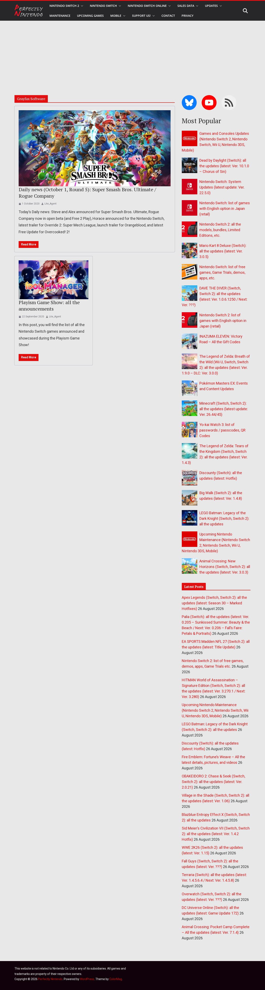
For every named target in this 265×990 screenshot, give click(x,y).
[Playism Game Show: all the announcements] (53, 279)
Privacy (187, 16)
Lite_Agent (51, 203)
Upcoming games (90, 16)
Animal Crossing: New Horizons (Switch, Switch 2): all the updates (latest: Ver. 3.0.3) (224, 566)
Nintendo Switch (103, 6)
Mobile (115, 16)
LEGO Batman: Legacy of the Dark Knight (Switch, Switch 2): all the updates (224, 518)
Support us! (141, 16)
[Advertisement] (132, 52)
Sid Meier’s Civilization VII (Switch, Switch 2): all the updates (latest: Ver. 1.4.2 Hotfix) (216, 834)
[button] (81, 6)
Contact (168, 16)
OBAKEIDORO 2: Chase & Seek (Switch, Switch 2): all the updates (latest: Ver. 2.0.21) (213, 781)
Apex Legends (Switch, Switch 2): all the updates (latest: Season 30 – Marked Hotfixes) (214, 603)
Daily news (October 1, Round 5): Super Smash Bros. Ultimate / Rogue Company (87, 192)
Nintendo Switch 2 (64, 6)
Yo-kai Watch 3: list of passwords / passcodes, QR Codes (222, 430)
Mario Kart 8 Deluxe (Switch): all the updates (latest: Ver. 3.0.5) (222, 251)
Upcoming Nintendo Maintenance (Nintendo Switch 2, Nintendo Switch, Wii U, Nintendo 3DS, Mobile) (215, 710)
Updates (211, 6)
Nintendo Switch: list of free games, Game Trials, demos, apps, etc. (222, 272)
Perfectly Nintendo (50, 979)
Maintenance (59, 16)
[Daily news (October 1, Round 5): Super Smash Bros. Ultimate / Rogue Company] (95, 148)
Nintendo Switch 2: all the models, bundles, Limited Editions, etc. (220, 230)
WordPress (87, 979)
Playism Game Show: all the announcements (49, 305)
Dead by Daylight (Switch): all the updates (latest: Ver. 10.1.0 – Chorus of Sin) (224, 166)
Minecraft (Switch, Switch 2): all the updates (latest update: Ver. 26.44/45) (223, 409)
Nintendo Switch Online (147, 6)
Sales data (185, 6)
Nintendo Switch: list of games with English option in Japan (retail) (224, 208)
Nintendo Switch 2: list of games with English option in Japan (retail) (222, 320)
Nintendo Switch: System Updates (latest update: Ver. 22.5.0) (222, 187)
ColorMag (115, 979)
